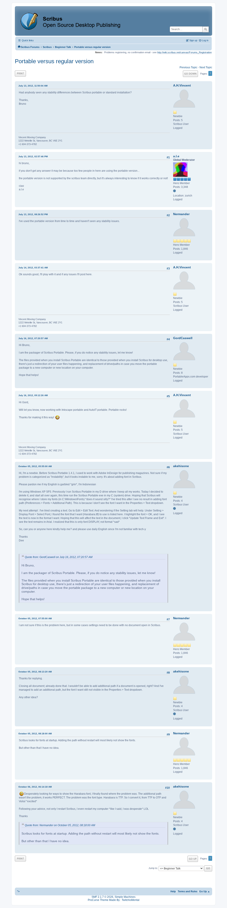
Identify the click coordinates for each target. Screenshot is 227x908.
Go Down (190, 73)
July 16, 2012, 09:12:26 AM (33, 395)
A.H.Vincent (182, 85)
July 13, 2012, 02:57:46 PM (33, 156)
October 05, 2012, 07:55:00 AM (35, 618)
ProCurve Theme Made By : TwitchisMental (113, 900)
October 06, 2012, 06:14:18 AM (35, 787)
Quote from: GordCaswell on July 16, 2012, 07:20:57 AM (58, 557)
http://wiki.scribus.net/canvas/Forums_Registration (184, 52)
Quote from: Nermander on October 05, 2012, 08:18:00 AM (60, 825)
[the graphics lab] (175, 191)
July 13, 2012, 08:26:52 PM (33, 214)
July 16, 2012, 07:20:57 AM (33, 338)
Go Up (193, 858)
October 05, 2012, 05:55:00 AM (35, 466)
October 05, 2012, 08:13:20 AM (35, 671)
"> (18, 891)
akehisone (181, 466)
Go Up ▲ (204, 891)
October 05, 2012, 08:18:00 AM (35, 733)
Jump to (153, 868)
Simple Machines (125, 896)
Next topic (206, 67)
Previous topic (188, 67)
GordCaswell (182, 338)
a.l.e (176, 156)
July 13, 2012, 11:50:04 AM (32, 86)
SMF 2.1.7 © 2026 (102, 896)
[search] (205, 29)
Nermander (181, 214)
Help (173, 891)
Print (20, 73)
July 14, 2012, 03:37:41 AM (33, 267)
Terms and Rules (187, 891)
